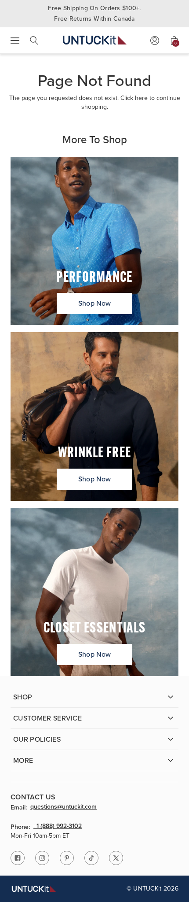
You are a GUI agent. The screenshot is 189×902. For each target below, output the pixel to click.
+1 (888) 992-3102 (57, 827)
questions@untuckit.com (63, 807)
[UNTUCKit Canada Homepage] (95, 40)
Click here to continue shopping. (130, 102)
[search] (34, 40)
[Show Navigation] (15, 40)
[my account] (155, 40)
